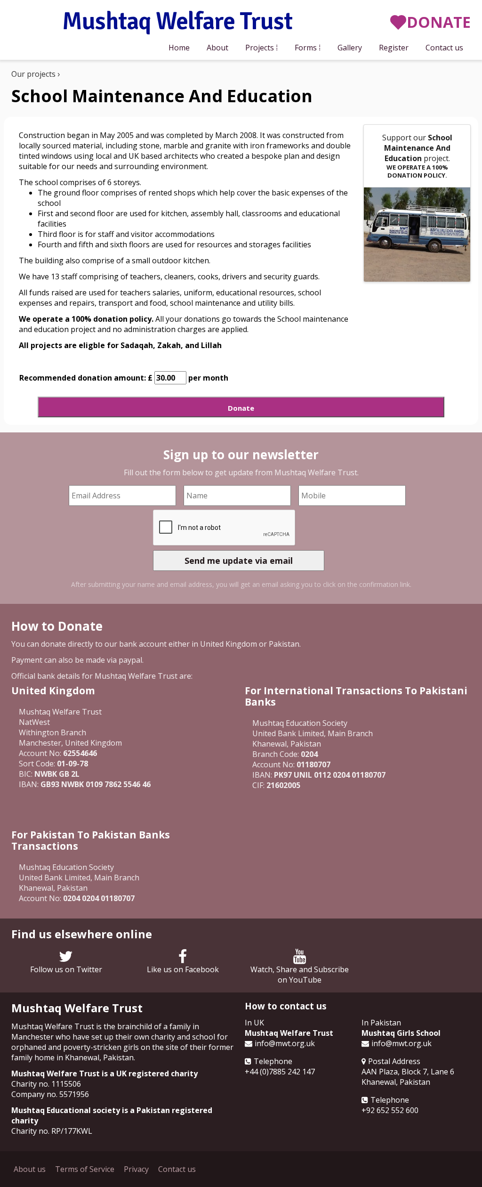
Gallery (349, 47)
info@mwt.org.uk (285, 1043)
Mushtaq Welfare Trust (177, 22)
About (217, 47)
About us (30, 1169)
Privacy (136, 1169)
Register (394, 47)
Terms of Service (84, 1169)
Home (179, 47)
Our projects (33, 74)
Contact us (444, 47)
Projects (259, 47)
